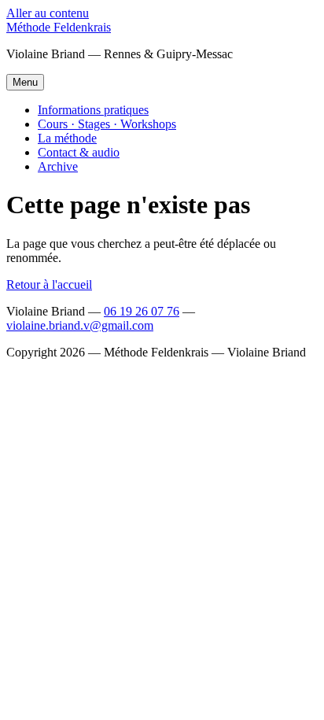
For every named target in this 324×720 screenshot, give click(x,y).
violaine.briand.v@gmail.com (79, 325)
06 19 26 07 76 (141, 311)
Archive (58, 166)
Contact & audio (79, 152)
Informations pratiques (93, 109)
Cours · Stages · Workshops (107, 124)
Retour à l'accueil (49, 284)
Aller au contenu (47, 13)
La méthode (67, 138)
